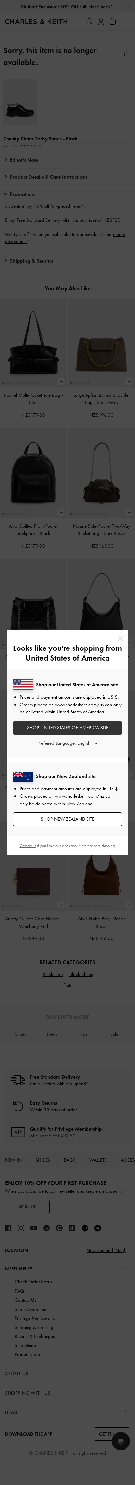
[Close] (120, 638)
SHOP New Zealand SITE (67, 819)
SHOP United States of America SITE (67, 728)
